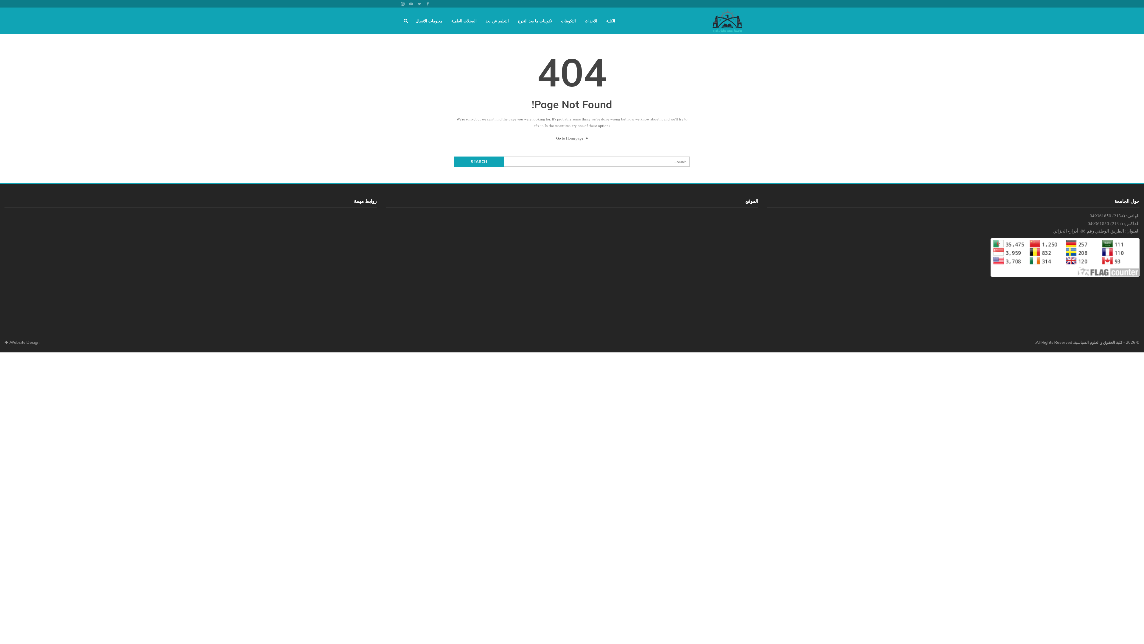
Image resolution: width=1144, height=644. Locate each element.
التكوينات (568, 20)
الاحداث (591, 20)
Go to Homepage (570, 138)
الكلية (610, 20)
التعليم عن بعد (497, 20)
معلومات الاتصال (429, 20)
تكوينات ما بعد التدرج (535, 20)
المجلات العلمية (464, 20)
